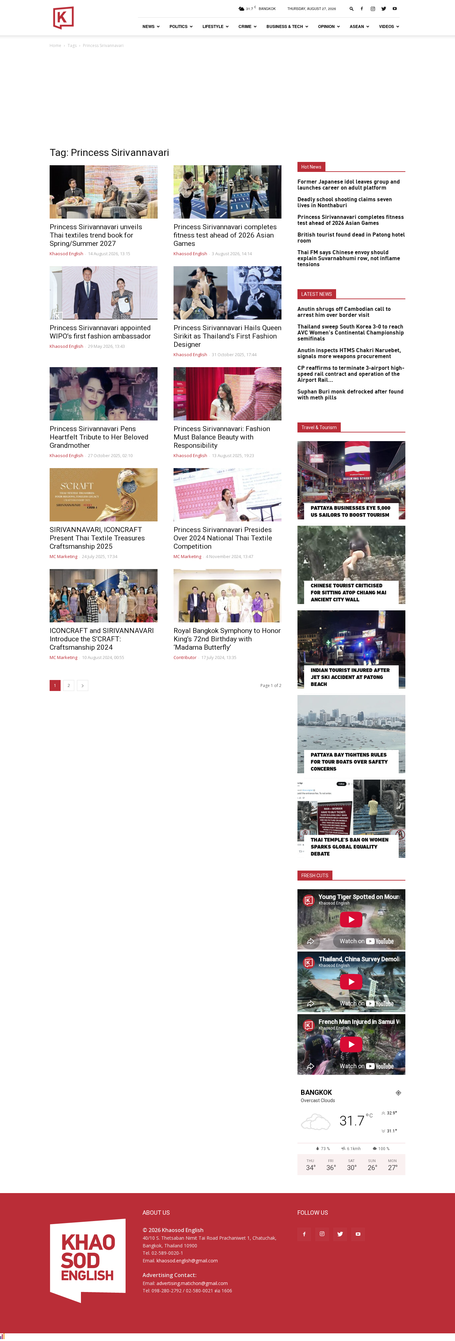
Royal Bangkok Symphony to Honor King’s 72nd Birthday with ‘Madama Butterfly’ (227, 639)
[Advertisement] (227, 99)
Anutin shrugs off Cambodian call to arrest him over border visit (344, 312)
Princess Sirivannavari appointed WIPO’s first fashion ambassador (100, 332)
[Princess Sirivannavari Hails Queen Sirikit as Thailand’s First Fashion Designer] (227, 293)
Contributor (185, 657)
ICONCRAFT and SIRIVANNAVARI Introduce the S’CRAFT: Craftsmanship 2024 (102, 639)
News (149, 26)
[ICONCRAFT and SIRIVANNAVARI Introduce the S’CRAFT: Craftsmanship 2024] (104, 595)
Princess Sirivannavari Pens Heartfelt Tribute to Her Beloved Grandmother (99, 437)
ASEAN (357, 26)
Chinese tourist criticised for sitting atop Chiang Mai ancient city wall (348, 592)
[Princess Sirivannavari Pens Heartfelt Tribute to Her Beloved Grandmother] (104, 393)
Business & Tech (284, 26)
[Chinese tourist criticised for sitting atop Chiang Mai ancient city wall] (351, 565)
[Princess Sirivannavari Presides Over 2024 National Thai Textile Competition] (227, 494)
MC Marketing (63, 556)
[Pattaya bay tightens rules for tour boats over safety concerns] (351, 734)
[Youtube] (395, 8)
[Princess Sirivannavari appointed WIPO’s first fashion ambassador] (104, 293)
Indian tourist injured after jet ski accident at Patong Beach (350, 677)
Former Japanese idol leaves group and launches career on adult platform (348, 185)
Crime (244, 26)
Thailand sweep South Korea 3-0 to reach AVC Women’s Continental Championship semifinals (350, 333)
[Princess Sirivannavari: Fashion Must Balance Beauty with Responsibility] (227, 393)
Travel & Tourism (319, 427)
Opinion (326, 26)
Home (55, 45)
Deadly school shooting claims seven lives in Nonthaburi (344, 203)
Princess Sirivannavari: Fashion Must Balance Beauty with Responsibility (222, 437)
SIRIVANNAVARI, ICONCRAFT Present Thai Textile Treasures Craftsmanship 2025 (97, 538)
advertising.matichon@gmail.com (192, 1283)
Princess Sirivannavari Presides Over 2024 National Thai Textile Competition (223, 538)
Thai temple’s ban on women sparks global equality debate (349, 847)
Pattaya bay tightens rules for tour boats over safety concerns (349, 762)
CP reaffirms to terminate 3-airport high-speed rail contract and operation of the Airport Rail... (350, 374)
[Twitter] (384, 8)
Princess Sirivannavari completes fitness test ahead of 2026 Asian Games (225, 235)
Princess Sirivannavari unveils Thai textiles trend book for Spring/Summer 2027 (96, 235)
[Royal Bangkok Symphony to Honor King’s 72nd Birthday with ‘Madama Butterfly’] (227, 595)
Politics (179, 26)
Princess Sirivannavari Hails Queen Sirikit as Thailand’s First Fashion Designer (227, 336)
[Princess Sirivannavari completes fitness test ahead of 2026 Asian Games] (227, 192)
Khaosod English (66, 254)
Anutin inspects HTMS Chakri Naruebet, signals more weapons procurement (349, 353)
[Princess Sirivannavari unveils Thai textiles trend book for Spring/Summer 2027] (104, 192)
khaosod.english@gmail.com (187, 1260)
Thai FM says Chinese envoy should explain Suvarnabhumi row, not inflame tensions (348, 259)
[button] (352, 8)
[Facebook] (362, 8)
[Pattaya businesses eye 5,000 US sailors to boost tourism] (351, 480)
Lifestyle (213, 26)
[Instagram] (373, 8)
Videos (386, 26)
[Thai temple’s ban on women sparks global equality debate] (351, 819)
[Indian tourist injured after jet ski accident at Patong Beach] (351, 649)
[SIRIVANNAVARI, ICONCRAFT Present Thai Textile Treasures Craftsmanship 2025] (104, 494)
